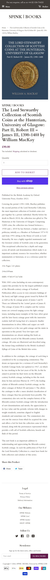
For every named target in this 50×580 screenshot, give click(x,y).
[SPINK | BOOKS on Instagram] (27, 536)
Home (4, 28)
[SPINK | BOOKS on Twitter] (16, 536)
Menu (7, 6)
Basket (45, 6)
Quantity (5, 158)
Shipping (16, 151)
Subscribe (39, 556)
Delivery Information (25, 500)
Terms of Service (25, 493)
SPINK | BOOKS (25, 16)
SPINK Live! (25, 516)
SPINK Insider (25, 519)
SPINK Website (25, 513)
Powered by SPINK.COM (38, 564)
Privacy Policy (25, 497)
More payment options (25, 188)
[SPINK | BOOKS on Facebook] (22, 536)
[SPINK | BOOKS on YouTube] (33, 536)
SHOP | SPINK (25, 523)
